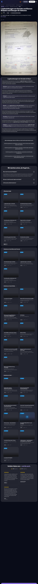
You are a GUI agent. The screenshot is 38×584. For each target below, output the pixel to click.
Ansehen (19, 48)
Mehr (5, 244)
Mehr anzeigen (3, 16)
